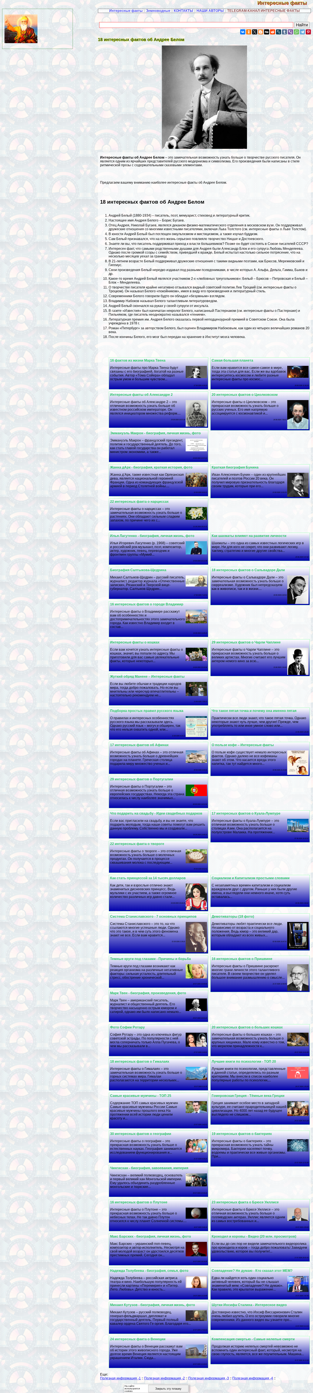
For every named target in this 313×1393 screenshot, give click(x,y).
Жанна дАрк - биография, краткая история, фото (151, 467)
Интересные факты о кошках (134, 642)
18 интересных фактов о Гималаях (139, 1061)
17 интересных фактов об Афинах (139, 745)
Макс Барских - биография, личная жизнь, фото (150, 1236)
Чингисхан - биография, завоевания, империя (149, 1168)
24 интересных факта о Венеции (137, 1339)
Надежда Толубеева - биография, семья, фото (149, 1270)
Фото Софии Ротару (127, 1027)
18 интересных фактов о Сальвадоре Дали (248, 570)
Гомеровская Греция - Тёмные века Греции (248, 1096)
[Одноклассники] (248, 31)
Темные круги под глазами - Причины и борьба (150, 959)
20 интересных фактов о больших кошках (247, 1027)
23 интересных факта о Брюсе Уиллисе (245, 1202)
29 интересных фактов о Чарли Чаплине (246, 642)
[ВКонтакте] (242, 31)
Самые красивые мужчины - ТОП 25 (140, 1096)
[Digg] (266, 31)
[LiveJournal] (278, 31)
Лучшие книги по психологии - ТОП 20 (244, 1061)
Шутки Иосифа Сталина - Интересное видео (249, 1305)
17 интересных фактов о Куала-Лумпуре (246, 813)
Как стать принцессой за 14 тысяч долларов (148, 878)
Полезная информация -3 (208, 1378)
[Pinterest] (308, 31)
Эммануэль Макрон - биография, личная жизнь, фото (155, 433)
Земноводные (158, 11)
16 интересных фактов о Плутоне (138, 1202)
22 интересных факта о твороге (137, 844)
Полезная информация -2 (164, 1378)
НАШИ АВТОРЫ (210, 11)
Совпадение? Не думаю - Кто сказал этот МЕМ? (252, 1270)
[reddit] (272, 31)
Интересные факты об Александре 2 (141, 394)
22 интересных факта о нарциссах (139, 501)
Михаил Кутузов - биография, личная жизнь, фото (152, 1305)
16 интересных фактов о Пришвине (242, 959)
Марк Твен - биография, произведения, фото (148, 993)
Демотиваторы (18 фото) (233, 916)
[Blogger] (260, 31)
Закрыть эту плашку (168, 1388)
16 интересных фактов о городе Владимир (146, 604)
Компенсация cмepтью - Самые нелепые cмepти (253, 1339)
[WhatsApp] (296, 31)
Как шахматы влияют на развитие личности (249, 536)
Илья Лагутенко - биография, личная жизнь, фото (152, 536)
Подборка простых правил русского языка (146, 711)
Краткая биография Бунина (235, 467)
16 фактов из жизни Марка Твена (137, 360)
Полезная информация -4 (252, 1378)
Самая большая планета (232, 360)
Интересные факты (285, 3)
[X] (254, 31)
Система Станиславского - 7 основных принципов (153, 916)
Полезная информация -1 (120, 1378)
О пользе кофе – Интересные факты (243, 745)
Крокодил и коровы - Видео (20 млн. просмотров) (254, 1236)
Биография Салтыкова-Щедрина (138, 570)
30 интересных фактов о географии (140, 1134)
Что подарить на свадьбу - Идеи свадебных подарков (156, 813)
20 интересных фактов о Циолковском (245, 394)
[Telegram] (302, 31)
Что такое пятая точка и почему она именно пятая (254, 711)
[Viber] (290, 31)
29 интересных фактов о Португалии (141, 779)
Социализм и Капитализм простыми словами (251, 878)
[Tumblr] (284, 31)
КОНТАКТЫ (183, 11)
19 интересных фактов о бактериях (242, 1134)
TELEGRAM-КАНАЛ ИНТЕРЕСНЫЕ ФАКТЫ (263, 11)
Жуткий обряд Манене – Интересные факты (147, 676)
